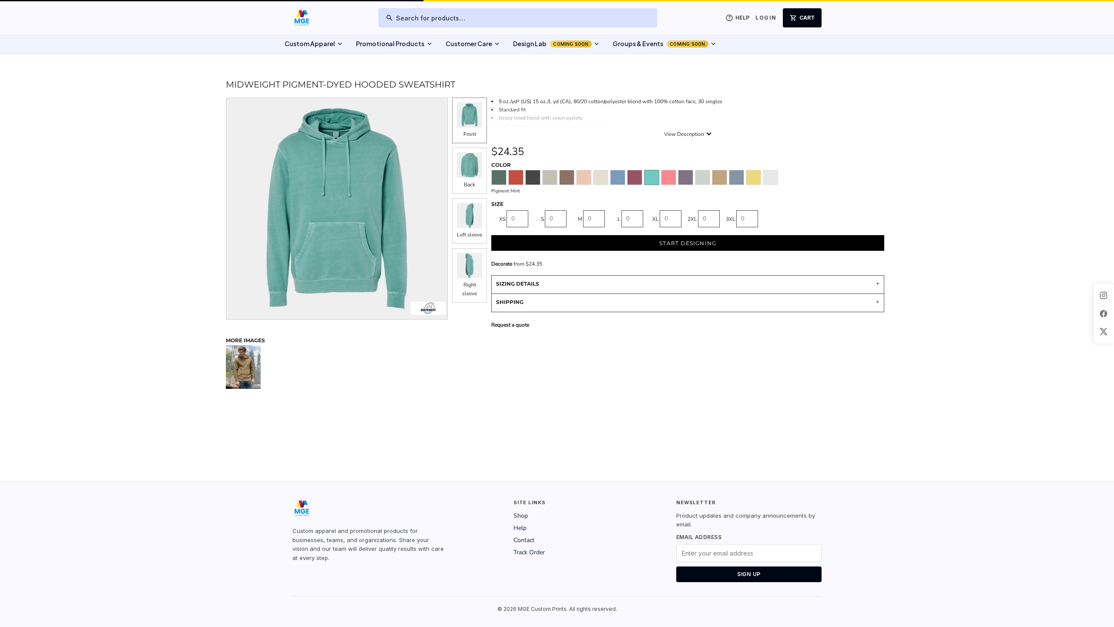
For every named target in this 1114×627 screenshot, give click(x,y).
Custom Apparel (314, 44)
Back (469, 184)
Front (469, 134)
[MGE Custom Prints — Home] (301, 18)
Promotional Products (394, 44)
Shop (520, 516)
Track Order (529, 552)
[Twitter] (1103, 332)
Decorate (501, 263)
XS (502, 219)
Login (765, 17)
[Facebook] (1103, 313)
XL (655, 219)
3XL (730, 219)
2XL (692, 219)
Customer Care (473, 44)
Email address (698, 537)
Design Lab (557, 44)
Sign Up (749, 574)
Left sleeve (469, 234)
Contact (523, 540)
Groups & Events (665, 44)
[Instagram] (1103, 295)
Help (520, 528)
